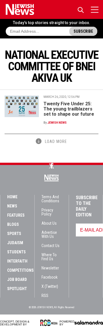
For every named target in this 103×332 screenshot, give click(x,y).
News (12, 206)
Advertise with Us (49, 234)
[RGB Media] (50, 323)
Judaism (15, 242)
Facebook (49, 277)
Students (16, 252)
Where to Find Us (49, 257)
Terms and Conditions (50, 199)
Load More (56, 141)
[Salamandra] (88, 323)
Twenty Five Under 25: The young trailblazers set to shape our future (68, 109)
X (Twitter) (49, 286)
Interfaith (17, 261)
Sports (14, 233)
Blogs (13, 224)
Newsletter (50, 268)
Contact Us (50, 245)
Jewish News (57, 122)
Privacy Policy (47, 212)
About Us (49, 223)
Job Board (17, 279)
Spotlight (17, 288)
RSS (44, 295)
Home (12, 197)
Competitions (20, 270)
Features (16, 215)
